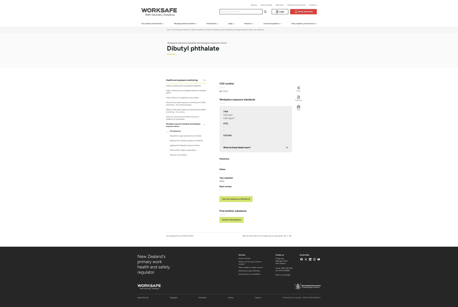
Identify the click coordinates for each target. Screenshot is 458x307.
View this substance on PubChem (235, 199)
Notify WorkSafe (305, 11)
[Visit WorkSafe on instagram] (314, 259)
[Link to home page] (159, 15)
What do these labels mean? (237, 147)
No (290, 236)
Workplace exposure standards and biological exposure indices (233, 30)
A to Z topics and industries (181, 30)
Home (169, 30)
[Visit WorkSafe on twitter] (306, 259)
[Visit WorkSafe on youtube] (319, 259)
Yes (285, 236)
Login (281, 11)
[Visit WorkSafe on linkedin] (310, 259)
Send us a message (283, 275)
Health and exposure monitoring (201, 30)
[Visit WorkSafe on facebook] (301, 259)
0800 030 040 (286, 268)
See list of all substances (231, 220)
